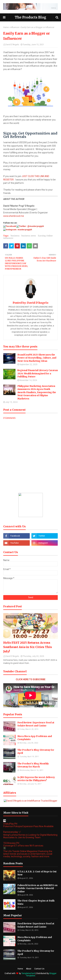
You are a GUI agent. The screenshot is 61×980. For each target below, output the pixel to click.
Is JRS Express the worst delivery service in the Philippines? (36, 779)
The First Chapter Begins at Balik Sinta (35, 902)
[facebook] (16, 536)
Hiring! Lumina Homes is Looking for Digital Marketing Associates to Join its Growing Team (30, 836)
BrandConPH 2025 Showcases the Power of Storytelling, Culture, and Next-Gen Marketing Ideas (36, 357)
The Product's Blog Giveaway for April (35, 752)
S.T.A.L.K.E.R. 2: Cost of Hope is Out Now (37, 873)
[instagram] (44, 543)
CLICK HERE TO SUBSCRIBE (30, 679)
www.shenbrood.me (13, 216)
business (15, 235)
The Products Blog (30, 17)
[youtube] (16, 543)
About (28, 969)
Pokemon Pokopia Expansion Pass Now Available (28, 826)
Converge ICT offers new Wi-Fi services (23, 845)
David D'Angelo (12, 44)
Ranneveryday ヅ (12, 832)
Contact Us (39, 969)
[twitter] (44, 536)
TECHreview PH (11, 843)
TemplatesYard (28, 973)
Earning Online (45, 235)
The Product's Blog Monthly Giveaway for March (33, 765)
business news (28, 235)
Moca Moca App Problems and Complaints (34, 738)
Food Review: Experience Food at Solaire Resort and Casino (35, 724)
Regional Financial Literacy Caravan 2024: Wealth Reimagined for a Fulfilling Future (37, 373)
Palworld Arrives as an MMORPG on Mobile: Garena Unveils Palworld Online (37, 888)
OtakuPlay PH (10, 823)
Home (6, 27)
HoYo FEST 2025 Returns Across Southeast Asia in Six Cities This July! (27, 647)
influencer (14, 27)
